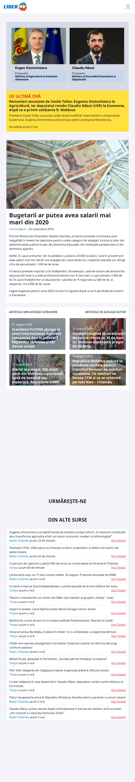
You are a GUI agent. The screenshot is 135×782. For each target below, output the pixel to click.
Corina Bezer (18, 229)
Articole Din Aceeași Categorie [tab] (33, 312)
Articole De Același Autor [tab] (105, 312)
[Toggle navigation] (128, 6)
